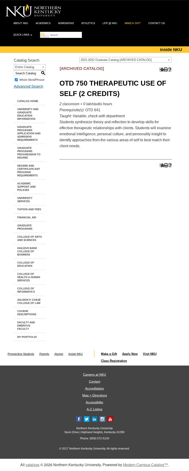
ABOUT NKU (20, 23)
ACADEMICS (43, 23)
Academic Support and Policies (26, 186)
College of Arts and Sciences (29, 238)
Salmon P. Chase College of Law (29, 301)
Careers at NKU (94, 374)
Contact (94, 381)
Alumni (58, 354)
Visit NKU (150, 354)
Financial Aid (26, 217)
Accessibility (94, 402)
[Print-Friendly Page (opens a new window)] (165, 69)
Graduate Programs (24, 227)
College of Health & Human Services (28, 277)
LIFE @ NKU (110, 23)
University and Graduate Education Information (27, 114)
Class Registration (114, 361)
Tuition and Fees (29, 209)
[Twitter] (87, 418)
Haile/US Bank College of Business (27, 251)
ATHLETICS (88, 23)
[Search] (44, 35)
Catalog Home (27, 101)
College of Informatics (26, 290)
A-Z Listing (94, 409)
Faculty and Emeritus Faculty (26, 325)
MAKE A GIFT (133, 23)
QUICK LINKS (21, 34)
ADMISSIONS (66, 23)
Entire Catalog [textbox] (24, 67)
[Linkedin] (94, 418)
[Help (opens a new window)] (169, 69)
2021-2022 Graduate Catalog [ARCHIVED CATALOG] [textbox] (116, 60)
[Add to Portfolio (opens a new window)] (161, 69)
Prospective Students (21, 354)
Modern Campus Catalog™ (145, 464)
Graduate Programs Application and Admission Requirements (29, 133)
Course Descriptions (26, 313)
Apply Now (130, 354)
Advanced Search (28, 86)
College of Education (25, 264)
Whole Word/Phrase (31, 79)
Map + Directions (94, 395)
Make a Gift (109, 354)
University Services (24, 200)
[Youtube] (110, 418)
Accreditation (94, 388)
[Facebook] (79, 418)
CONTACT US (156, 23)
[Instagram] (102, 418)
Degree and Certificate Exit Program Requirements (28, 170)
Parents (44, 354)
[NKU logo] (33, 11)
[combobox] (125, 60)
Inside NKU (75, 354)
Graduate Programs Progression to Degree (29, 153)
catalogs (32, 464)
